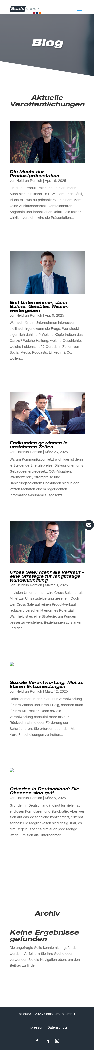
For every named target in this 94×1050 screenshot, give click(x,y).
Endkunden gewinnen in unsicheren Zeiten (38, 446)
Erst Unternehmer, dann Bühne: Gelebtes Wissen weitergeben (39, 307)
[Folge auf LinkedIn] (47, 1041)
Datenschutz (57, 1028)
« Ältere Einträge (23, 240)
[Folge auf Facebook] (37, 1041)
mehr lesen (18, 224)
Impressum (35, 1028)
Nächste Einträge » (70, 240)
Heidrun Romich (29, 181)
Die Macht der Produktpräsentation (34, 174)
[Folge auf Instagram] (57, 1041)
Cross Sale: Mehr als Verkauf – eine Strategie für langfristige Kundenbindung (47, 577)
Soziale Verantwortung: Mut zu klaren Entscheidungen (46, 685)
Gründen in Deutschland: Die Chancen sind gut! (44, 792)
